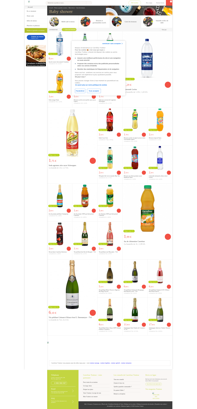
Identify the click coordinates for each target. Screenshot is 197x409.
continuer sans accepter (111, 43)
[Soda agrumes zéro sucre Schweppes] (72, 132)
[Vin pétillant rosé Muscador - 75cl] (109, 233)
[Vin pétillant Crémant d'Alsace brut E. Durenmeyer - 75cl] (72, 284)
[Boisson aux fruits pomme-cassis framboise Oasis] (134, 157)
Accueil (30, 7)
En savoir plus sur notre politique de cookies (91, 85)
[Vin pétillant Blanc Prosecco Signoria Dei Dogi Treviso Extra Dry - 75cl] (109, 271)
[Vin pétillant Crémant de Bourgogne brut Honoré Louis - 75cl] (134, 271)
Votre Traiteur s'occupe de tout (92, 393)
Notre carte (30, 16)
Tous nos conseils (119, 379)
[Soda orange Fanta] (59, 81)
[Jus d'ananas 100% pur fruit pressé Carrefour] (109, 195)
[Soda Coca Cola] (109, 119)
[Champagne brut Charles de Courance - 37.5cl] (134, 309)
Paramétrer (80, 91)
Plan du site (104, 404)
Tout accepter (94, 91)
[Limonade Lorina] (147, 56)
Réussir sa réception (119, 394)
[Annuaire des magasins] (157, 396)
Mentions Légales (125, 406)
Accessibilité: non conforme (113, 406)
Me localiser (134, 3)
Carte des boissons (70, 29)
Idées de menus (32, 21)
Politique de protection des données (145, 404)
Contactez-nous (97, 404)
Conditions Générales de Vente (116, 404)
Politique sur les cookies (130, 404)
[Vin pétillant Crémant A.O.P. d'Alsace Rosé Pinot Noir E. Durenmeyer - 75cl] (159, 271)
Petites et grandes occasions (36, 30)
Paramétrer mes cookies (160, 404)
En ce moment (31, 11)
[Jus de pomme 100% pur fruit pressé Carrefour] (84, 195)
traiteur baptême (105, 363)
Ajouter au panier (69, 59)
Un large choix (87, 386)
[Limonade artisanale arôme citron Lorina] (159, 157)
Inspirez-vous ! (37, 37)
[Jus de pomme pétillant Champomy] (59, 195)
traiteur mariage (94, 363)
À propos (90, 404)
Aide (85, 404)
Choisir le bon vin (119, 383)
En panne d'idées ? (119, 390)
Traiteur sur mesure (154, 384)
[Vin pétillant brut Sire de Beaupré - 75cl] (84, 233)
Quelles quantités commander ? (123, 386)
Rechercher (89, 3)
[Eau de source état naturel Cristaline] (59, 43)
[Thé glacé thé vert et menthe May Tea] (109, 157)
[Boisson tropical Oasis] (159, 119)
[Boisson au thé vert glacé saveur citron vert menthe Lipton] (134, 119)
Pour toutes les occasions (90, 382)
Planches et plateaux (33, 25)
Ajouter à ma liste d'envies (70, 67)
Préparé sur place (88, 389)
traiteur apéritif (115, 363)
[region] (98, 68)
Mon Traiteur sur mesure (90, 396)
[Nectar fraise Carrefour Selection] (59, 233)
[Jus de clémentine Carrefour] (147, 208)
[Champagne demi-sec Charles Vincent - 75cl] (159, 309)
